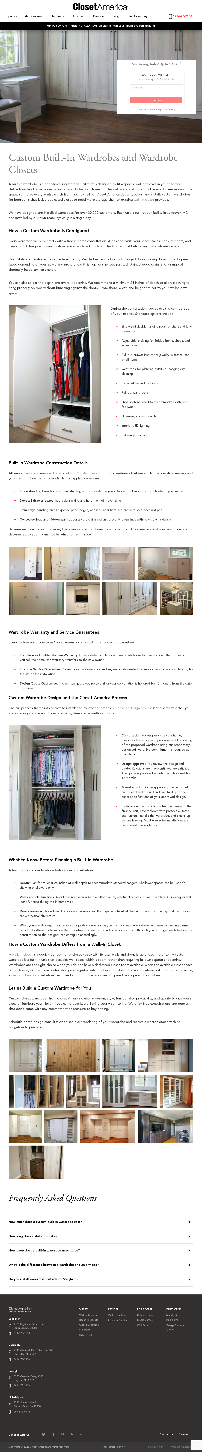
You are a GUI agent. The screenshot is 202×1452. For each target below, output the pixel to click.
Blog (116, 16)
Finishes (79, 16)
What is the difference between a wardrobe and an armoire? (54, 1265)
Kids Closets (86, 1335)
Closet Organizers (89, 1325)
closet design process (136, 708)
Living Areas (144, 1309)
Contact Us (166, 1434)
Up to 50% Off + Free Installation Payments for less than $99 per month (101, 26)
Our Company (137, 16)
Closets (84, 1309)
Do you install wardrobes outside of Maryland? (43, 1279)
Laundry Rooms (174, 1315)
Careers (184, 1434)
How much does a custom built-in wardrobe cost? (45, 1222)
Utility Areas (173, 1309)
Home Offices (145, 1315)
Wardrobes (85, 1330)
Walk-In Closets (88, 1315)
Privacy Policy (168, 110)
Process (98, 16)
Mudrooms (172, 1320)
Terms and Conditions (181, 1447)
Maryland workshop (91, 473)
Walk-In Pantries (117, 1315)
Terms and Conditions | (149, 110)
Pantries (113, 1309)
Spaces (12, 16)
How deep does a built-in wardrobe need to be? (44, 1250)
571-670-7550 (182, 16)
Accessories (33, 16)
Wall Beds (142, 1325)
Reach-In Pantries (117, 1320)
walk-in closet (144, 199)
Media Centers (145, 1320)
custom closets (22, 975)
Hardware (58, 16)
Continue (156, 100)
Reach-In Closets (88, 1320)
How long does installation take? (33, 1236)
